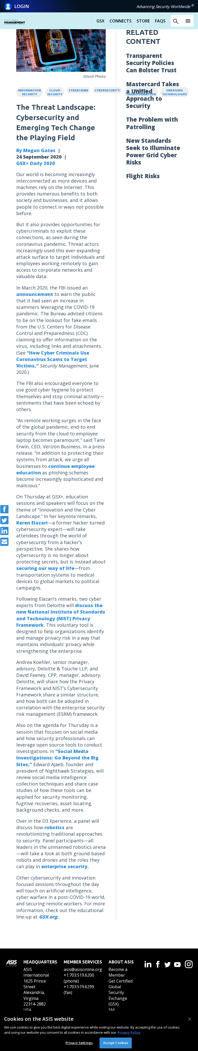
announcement (34, 294)
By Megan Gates (35, 150)
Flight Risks (143, 176)
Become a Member (118, 972)
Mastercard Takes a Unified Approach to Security (152, 95)
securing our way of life (45, 568)
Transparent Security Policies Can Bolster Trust (151, 63)
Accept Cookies (115, 1042)
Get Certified (121, 981)
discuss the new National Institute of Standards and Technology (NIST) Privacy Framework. (60, 615)
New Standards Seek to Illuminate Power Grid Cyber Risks (153, 151)
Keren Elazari (32, 523)
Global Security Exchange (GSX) (118, 995)
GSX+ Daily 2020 (35, 163)
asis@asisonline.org (83, 969)
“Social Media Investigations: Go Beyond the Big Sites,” (57, 757)
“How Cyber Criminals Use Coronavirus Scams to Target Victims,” (52, 359)
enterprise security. (65, 866)
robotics (54, 827)
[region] (99, 1031)
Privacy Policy (129, 1032)
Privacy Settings (79, 1042)
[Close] (189, 1019)
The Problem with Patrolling (152, 122)
